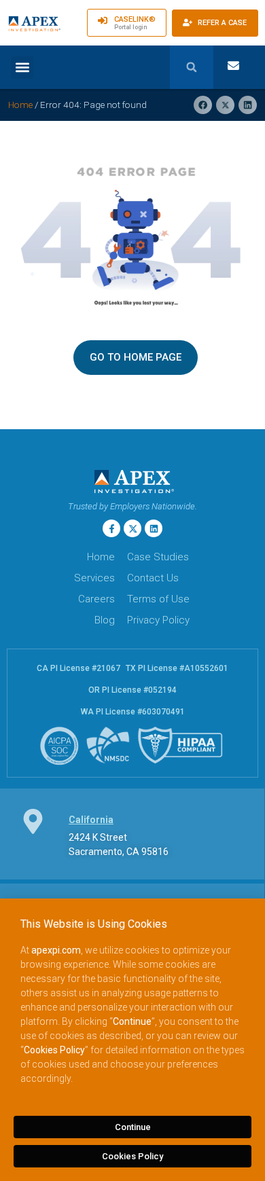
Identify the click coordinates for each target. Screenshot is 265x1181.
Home (20, 104)
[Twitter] (132, 528)
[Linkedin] (153, 528)
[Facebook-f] (111, 528)
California (91, 819)
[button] (22, 67)
